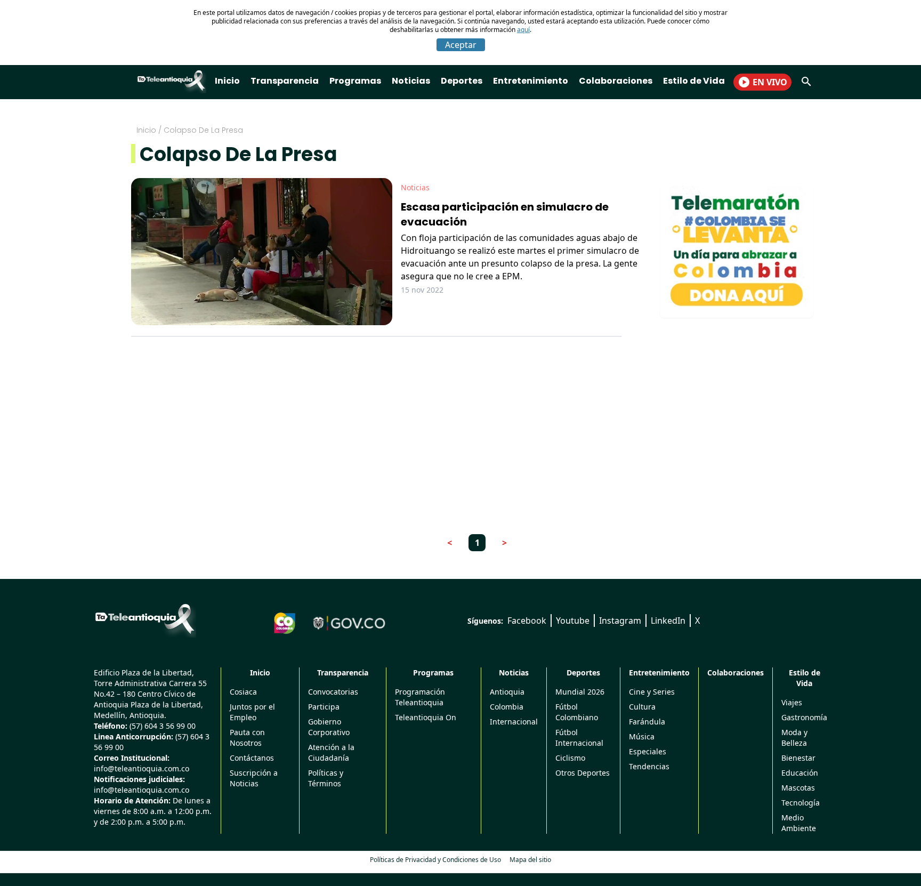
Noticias (411, 81)
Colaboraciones (615, 81)
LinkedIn (668, 620)
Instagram (620, 620)
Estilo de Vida (694, 81)
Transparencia (285, 81)
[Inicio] (145, 619)
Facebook (526, 620)
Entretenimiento (530, 81)
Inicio (227, 81)
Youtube (572, 620)
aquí (523, 29)
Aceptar (460, 45)
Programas (355, 81)
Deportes (461, 81)
